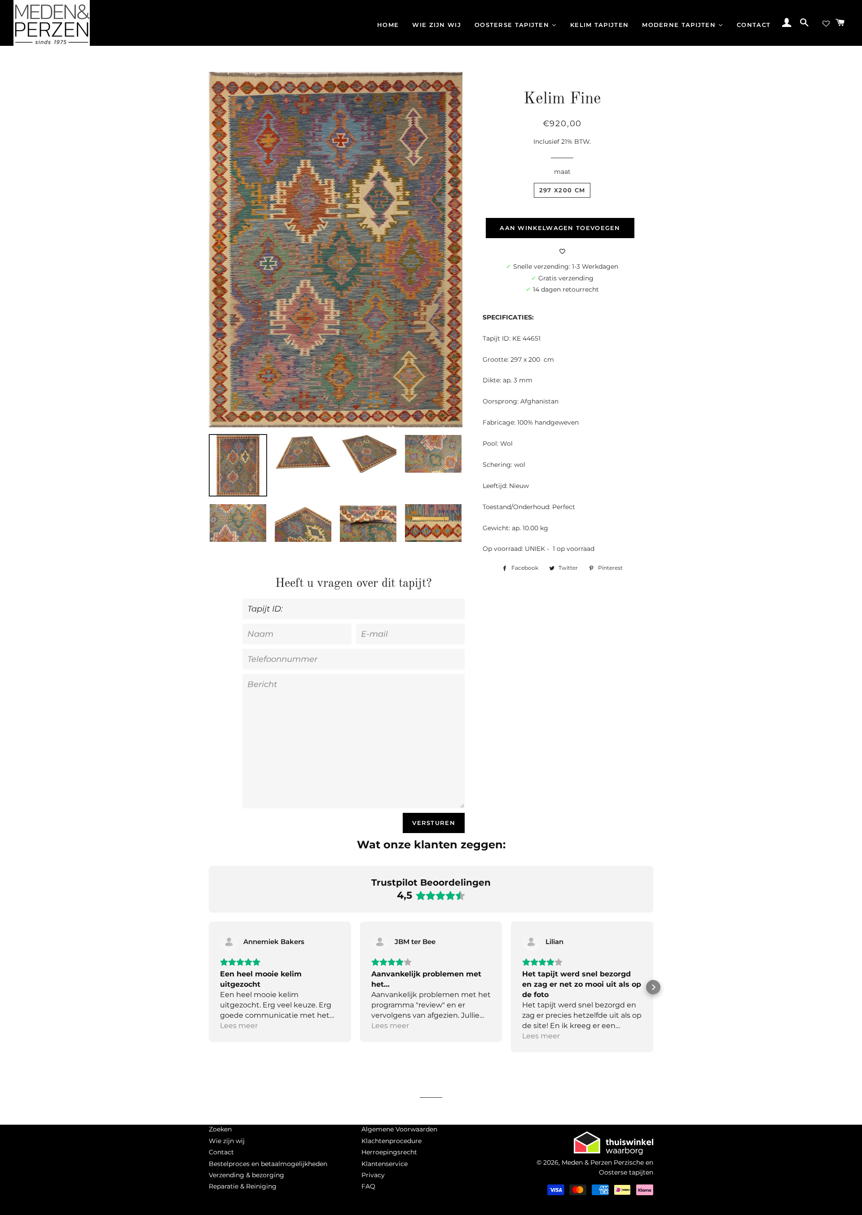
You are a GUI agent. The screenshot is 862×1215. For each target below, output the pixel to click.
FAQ (368, 1186)
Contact (221, 1152)
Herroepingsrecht (389, 1152)
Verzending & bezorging (246, 1175)
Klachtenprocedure (391, 1141)
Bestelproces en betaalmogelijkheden (268, 1164)
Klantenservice (384, 1164)
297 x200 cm (562, 190)
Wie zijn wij (227, 1141)
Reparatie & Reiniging (243, 1186)
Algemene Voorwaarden (399, 1129)
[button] (209, 987)
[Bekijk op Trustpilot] (229, 942)
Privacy (373, 1175)
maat (562, 172)
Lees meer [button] (239, 1025)
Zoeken (220, 1129)
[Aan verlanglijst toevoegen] (562, 252)
